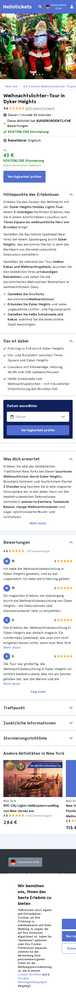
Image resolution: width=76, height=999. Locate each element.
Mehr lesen (38, 523)
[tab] (38, 194)
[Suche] (40, 7)
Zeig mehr (38, 692)
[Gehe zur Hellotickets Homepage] (18, 6)
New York (11, 86)
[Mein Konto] (72, 7)
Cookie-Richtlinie (29, 974)
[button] (38, 194)
